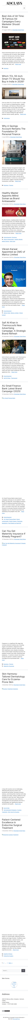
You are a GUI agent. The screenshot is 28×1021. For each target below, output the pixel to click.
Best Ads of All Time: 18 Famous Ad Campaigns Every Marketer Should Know (13, 21)
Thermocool (14, 378)
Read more (18, 64)
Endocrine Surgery (8, 956)
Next (10, 963)
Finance (11, 185)
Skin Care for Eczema (13, 812)
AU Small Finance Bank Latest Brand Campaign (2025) (12, 388)
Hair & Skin (6, 808)
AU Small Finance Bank (10, 519)
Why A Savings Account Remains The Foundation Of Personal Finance (13, 130)
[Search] (23, 970)
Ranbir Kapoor (13, 521)
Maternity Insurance (9, 666)
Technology (7, 118)
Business (6, 68)
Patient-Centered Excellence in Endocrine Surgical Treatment (12, 823)
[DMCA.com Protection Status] (6, 1011)
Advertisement (7, 237)
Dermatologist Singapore (10, 810)
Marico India (7, 313)
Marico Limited (14, 313)
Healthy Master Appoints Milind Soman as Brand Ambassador (10, 197)
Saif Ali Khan (7, 378)
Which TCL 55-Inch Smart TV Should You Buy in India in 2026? (13, 79)
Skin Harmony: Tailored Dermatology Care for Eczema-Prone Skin (13, 677)
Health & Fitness (8, 954)
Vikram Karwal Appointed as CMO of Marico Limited (13, 252)
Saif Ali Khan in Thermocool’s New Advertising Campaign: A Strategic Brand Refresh (14, 328)
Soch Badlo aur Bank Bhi (14, 523)
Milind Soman (5, 241)
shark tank (12, 241)
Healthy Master (18, 239)
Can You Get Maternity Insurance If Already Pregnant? (13, 534)
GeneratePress (16, 1019)
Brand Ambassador (9, 239)
